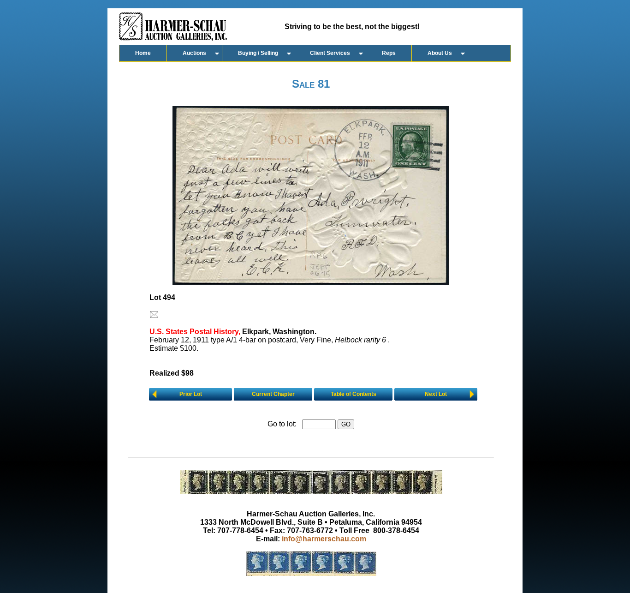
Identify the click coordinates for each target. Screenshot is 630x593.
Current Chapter (273, 394)
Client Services (330, 53)
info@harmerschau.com (324, 539)
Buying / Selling (258, 53)
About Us (440, 53)
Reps (389, 53)
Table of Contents (353, 394)
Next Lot (436, 394)
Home (143, 53)
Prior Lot (190, 394)
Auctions (194, 53)
